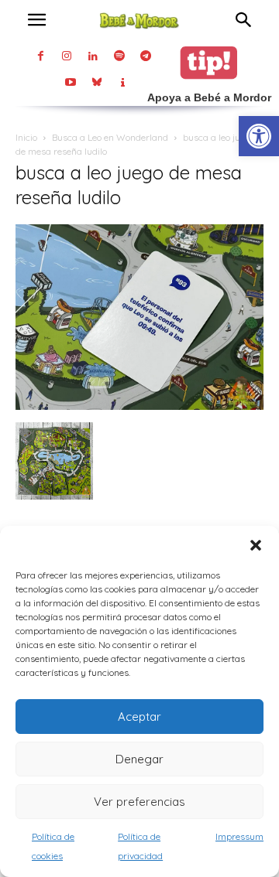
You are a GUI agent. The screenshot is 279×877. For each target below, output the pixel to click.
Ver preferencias (139, 801)
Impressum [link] (239, 836)
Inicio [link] (26, 137)
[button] (256, 545)
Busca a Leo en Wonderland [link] (110, 137)
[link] (259, 136)
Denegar (139, 759)
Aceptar (139, 716)
